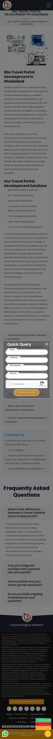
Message (13, 373)
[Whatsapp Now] (5, 733)
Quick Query (44, 724)
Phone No (14, 357)
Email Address (15, 365)
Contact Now (26, 392)
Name (12, 349)
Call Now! (43, 728)
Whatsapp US (44, 720)
